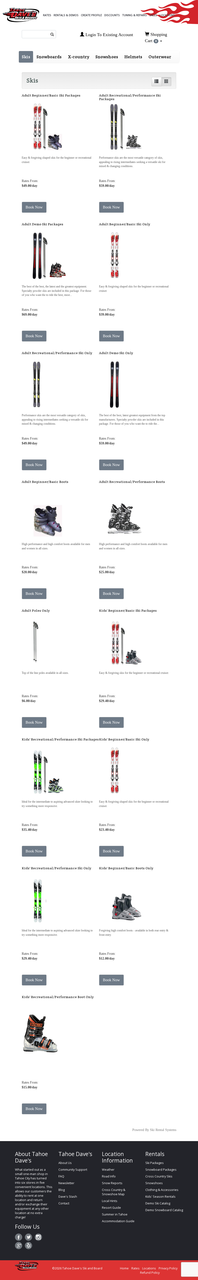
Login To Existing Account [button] (108, 34)
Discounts (112, 15)
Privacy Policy (168, 1268)
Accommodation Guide (118, 1221)
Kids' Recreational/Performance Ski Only (56, 868)
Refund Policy (150, 1273)
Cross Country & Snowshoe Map (113, 1192)
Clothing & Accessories (161, 1190)
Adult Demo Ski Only (116, 353)
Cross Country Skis (158, 1176)
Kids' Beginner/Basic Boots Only (126, 868)
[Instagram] (38, 1237)
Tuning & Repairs (134, 15)
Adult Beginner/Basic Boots (45, 482)
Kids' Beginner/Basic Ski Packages (128, 610)
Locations (167, 15)
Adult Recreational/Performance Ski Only (57, 353)
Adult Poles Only (36, 610)
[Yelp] (28, 1245)
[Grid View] (166, 81)
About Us (65, 1163)
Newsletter (66, 1183)
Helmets (133, 56)
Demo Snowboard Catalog (164, 1210)
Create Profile (91, 15)
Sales (153, 15)
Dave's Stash (67, 1197)
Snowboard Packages (161, 1170)
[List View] (156, 81)
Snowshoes (106, 56)
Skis (26, 56)
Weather (108, 1170)
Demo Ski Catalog (157, 1203)
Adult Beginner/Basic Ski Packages (51, 95)
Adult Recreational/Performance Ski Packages (130, 97)
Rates (47, 15)
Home (124, 1268)
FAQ (61, 1176)
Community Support (72, 1170)
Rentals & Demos (66, 15)
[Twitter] (28, 1237)
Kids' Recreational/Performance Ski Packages (60, 739)
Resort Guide (111, 1208)
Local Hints (109, 1201)
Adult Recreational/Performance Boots (132, 482)
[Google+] (18, 1245)
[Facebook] (18, 1237)
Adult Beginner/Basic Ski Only (124, 224)
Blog (61, 1190)
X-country (78, 56)
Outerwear (159, 56)
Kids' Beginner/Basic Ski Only (124, 739)
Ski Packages (154, 1163)
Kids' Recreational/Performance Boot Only (58, 997)
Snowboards (49, 56)
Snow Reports (112, 1183)
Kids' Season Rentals (160, 1197)
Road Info (109, 1176)
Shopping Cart (156, 37)
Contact (63, 1203)
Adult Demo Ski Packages (42, 224)
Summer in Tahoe (114, 1214)
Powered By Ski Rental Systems (154, 1130)
